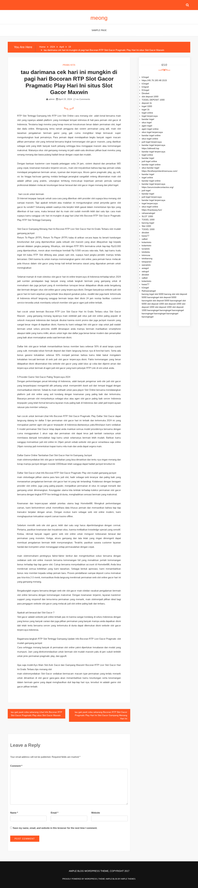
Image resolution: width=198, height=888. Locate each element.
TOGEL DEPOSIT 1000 (153, 100)
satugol (145, 271)
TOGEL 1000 (148, 219)
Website (95, 812)
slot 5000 (159, 294)
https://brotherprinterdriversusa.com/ (159, 171)
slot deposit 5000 (168, 297)
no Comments (83, 99)
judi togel (146, 190)
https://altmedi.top (150, 148)
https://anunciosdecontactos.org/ (158, 187)
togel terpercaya (150, 116)
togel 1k (145, 109)
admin (52, 99)
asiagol (145, 268)
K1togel (145, 90)
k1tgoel (145, 87)
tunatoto (146, 248)
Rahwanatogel (149, 291)
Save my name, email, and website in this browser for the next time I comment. (55, 828)
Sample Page (99, 30)
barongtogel (153, 297)
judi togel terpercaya (152, 142)
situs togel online (150, 138)
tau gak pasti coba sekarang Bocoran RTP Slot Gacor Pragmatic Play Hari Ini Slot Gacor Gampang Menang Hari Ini (101, 715)
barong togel (148, 223)
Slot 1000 (146, 226)
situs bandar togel (150, 168)
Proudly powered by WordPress (79, 879)
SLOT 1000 (147, 216)
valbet (145, 239)
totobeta (146, 252)
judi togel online (149, 161)
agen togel (147, 125)
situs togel (147, 122)
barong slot (169, 294)
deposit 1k (147, 103)
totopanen (147, 261)
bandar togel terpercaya (153, 145)
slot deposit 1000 (150, 96)
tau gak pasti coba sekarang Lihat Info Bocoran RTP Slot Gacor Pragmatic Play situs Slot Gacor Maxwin (36, 714)
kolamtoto (146, 242)
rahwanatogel (148, 213)
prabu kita (69, 65)
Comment (16, 765)
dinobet (145, 232)
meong (99, 18)
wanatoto (146, 265)
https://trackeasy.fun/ (152, 210)
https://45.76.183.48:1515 (154, 80)
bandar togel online (151, 135)
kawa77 (145, 236)
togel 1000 (147, 106)
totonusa (146, 255)
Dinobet (145, 93)
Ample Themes (128, 879)
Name (14, 812)
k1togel (145, 77)
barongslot (147, 300)
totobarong (147, 258)
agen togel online (150, 129)
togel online (147, 112)
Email (54, 812)
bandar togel (148, 119)
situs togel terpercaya (152, 132)
